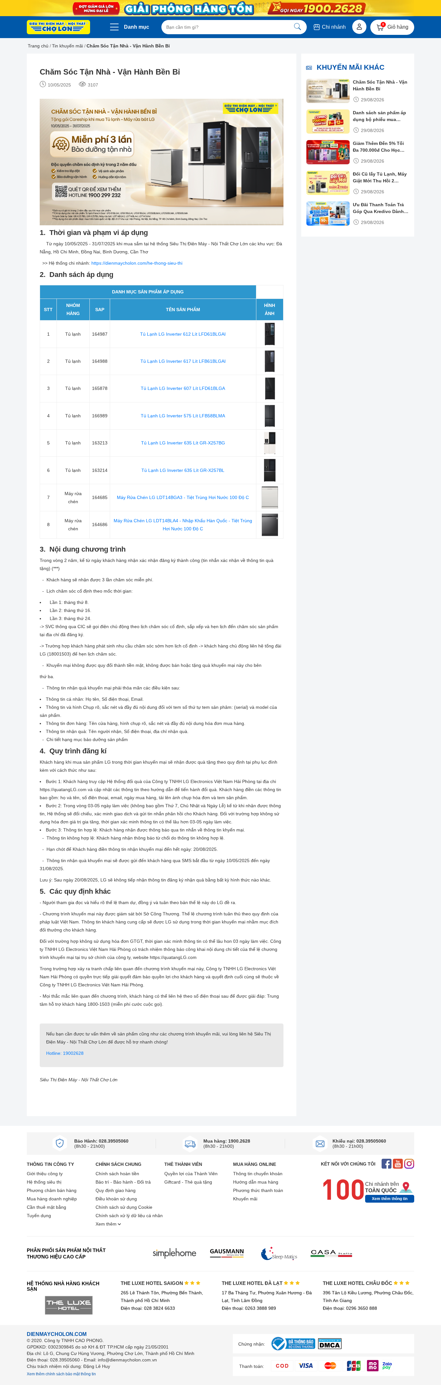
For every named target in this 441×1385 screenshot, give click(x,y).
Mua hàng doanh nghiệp (52, 1198)
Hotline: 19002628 (65, 1053)
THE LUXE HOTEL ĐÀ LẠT (253, 1283)
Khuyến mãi (245, 1198)
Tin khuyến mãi (67, 45)
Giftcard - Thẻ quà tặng (188, 1182)
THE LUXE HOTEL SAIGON (152, 1283)
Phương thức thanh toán (258, 1190)
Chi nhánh (333, 27)
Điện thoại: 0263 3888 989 (249, 1308)
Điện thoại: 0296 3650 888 (350, 1308)
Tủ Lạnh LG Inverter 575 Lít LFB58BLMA (183, 415)
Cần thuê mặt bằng (46, 1207)
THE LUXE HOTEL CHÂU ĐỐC (358, 1283)
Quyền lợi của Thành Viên (191, 1173)
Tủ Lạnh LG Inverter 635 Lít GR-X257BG (183, 442)
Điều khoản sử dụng (116, 1198)
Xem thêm (107, 1224)
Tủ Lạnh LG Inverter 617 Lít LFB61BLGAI (183, 361)
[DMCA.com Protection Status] (330, 1347)
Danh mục (136, 27)
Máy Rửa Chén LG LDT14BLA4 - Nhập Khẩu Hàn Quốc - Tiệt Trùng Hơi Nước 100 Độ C (183, 524)
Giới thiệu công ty (45, 1173)
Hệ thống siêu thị (44, 1182)
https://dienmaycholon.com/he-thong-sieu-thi (136, 263)
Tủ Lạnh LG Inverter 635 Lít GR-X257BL (182, 470)
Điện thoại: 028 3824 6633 (148, 1308)
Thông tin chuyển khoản (257, 1173)
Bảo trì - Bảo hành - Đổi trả (123, 1182)
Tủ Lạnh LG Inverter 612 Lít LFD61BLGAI (183, 334)
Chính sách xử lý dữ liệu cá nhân (129, 1215)
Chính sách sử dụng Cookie (124, 1207)
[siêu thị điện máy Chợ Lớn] (58, 28)
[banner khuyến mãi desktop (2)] (220, 8)
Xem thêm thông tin (389, 1199)
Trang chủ (38, 45)
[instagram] (409, 1164)
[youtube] (398, 1164)
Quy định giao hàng (116, 1190)
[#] (293, 1350)
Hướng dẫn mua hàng (255, 1182)
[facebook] (387, 1164)
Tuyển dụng (39, 1215)
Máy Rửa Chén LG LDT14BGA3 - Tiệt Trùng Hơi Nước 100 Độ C (183, 497)
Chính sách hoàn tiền (117, 1173)
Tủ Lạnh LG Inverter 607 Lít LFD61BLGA (183, 388)
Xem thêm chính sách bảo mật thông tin (61, 1374)
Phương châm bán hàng (52, 1190)
